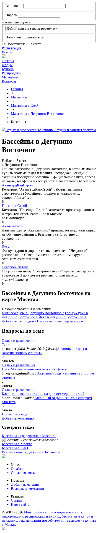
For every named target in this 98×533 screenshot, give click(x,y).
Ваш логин (14, 6)
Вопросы (9, 81)
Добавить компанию (18, 418)
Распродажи (11, 73)
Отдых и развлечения (22, 130)
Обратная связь (23, 473)
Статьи (16, 500)
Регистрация (11, 48)
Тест (5, 345)
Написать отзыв (49, 321)
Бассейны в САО (15, 448)
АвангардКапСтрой (17, 185)
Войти (7, 52)
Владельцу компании (27, 488)
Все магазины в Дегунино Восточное (31, 452)
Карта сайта (20, 504)
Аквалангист (12, 226)
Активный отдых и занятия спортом (67, 130)
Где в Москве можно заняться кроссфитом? (35, 369)
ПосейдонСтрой (14, 206)
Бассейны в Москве (17, 444)
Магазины (10, 77)
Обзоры (8, 61)
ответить (35, 353)
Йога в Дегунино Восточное (62, 317)
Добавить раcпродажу (19, 321)
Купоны (8, 69)
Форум (7, 65)
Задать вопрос (74, 321)
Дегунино (9, 247)
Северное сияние (15, 267)
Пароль (11, 15)
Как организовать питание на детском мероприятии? (43, 394)
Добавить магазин (25, 484)
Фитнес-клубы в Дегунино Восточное (33, 313)
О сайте (17, 468)
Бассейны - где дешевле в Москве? (29, 436)
